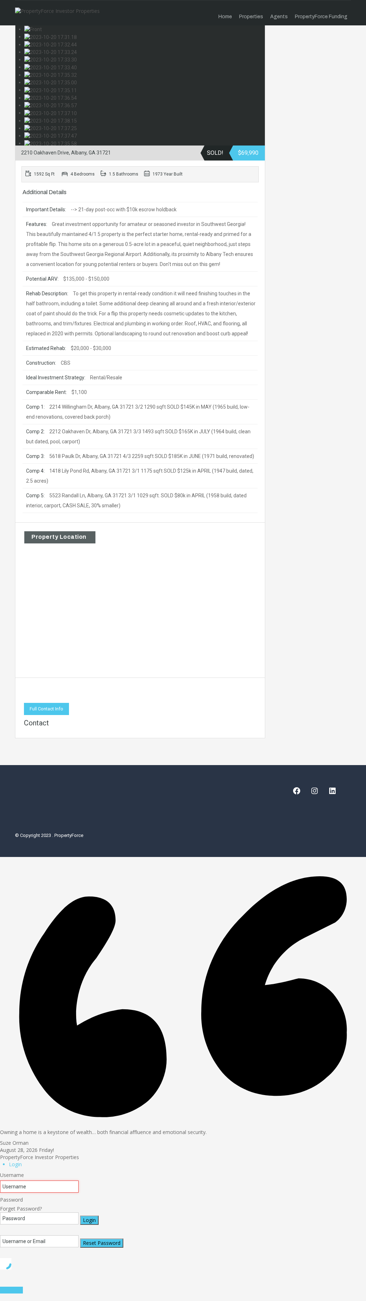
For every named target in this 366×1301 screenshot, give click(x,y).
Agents (279, 16)
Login (89, 1220)
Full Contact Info (46, 708)
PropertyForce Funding (321, 16)
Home (225, 16)
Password (11, 1199)
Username (12, 1175)
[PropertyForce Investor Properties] (57, 12)
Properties (251, 16)
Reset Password (101, 1243)
